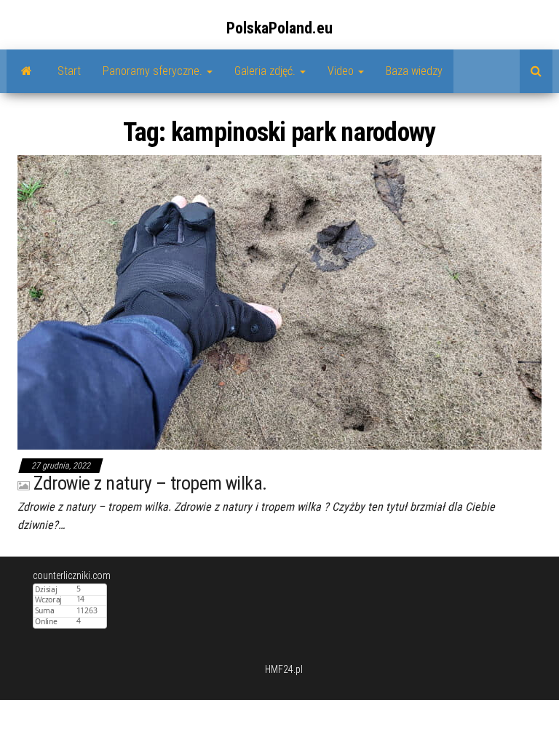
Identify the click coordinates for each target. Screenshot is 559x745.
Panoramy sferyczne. (154, 71)
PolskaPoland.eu (279, 28)
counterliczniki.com (72, 575)
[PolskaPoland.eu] (27, 71)
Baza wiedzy (414, 71)
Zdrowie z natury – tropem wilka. (149, 483)
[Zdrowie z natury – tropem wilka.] (279, 301)
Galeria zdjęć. (266, 71)
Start (69, 71)
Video (342, 71)
